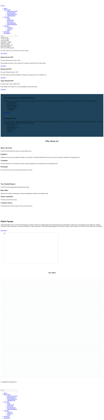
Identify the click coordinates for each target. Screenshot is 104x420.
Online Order (10, 20)
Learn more (4, 230)
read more (3, 66)
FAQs (8, 30)
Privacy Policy (4, 384)
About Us (9, 27)
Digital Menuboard (12, 24)
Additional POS (11, 15)
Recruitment (7, 33)
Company (6, 26)
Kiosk (8, 18)
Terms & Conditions (6, 387)
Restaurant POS (11, 12)
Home (5, 8)
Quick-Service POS (12, 11)
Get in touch (4, 53)
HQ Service (10, 21)
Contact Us (10, 28)
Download (6, 31)
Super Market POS (12, 14)
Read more (7, 112)
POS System (7, 10)
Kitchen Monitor (11, 23)
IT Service (6, 17)
